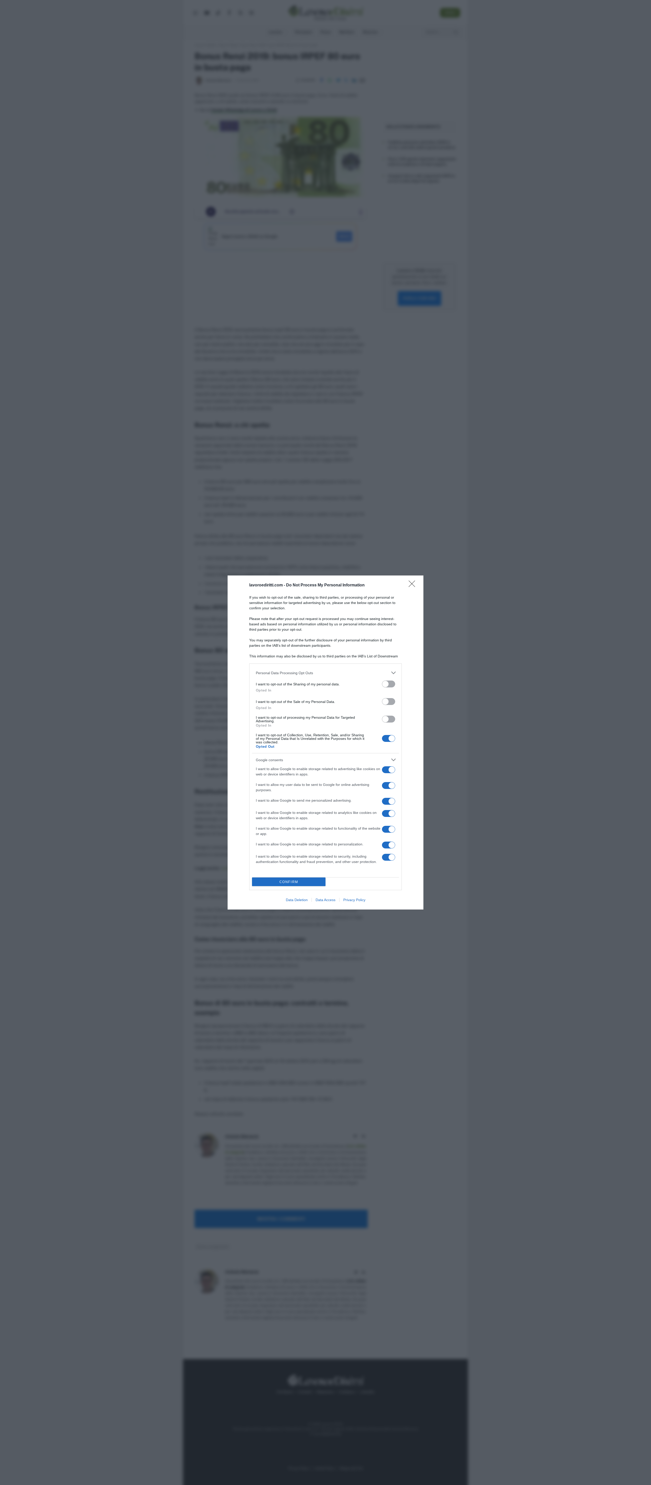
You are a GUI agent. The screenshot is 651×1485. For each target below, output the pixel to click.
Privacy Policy (354, 900)
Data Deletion (297, 900)
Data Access (325, 900)
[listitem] (325, 672)
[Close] (413, 585)
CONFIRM (288, 882)
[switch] (388, 684)
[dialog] (325, 742)
